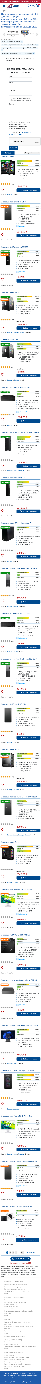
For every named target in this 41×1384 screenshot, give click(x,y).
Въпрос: (12, 104)
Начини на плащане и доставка (15, 1302)
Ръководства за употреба (13, 1362)
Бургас (22, 332)
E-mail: (11, 82)
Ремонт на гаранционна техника (15, 1284)
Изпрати (13, 148)
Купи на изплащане (11, 1306)
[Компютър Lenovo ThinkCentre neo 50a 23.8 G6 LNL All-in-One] (8, 1036)
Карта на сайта (17, 1378)
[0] (37, 6)
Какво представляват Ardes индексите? (18, 1364)
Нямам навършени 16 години (21, 100)
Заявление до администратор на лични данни (20, 1346)
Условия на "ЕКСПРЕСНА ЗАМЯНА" (16, 1291)
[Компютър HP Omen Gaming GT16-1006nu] (8, 1081)
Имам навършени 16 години (21, 98)
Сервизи (23, 1373)
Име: (11, 76)
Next (37, 34)
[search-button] (38, 10)
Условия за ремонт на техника (14, 1289)
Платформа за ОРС (11, 1304)
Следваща (31, 1252)
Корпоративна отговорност (27, 1375)
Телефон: (12, 90)
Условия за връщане (11, 1300)
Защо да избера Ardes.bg (13, 1340)
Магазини (14, 1373)
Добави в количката (30, 190)
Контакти (32, 1373)
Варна (9, 470)
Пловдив (16, 332)
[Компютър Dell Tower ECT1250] (8, 715)
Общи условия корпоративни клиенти (17, 1357)
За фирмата (8, 1342)
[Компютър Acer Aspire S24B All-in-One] (8, 1126)
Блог (27, 1378)
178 (22, 1252)
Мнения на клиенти (8, 1375)
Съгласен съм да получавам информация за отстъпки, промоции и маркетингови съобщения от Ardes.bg (19, 125)
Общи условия (9, 1355)
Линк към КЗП (9, 1309)
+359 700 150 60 (21, 1259)
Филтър (8, 153)
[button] (33, 6)
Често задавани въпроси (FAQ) (15, 1359)
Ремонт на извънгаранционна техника (17, 1287)
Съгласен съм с (20, 134)
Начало (6, 1373)
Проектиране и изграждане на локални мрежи (20, 1331)
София (9, 194)
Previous (4, 34)
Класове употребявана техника (15, 1366)
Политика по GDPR (11, 1344)
